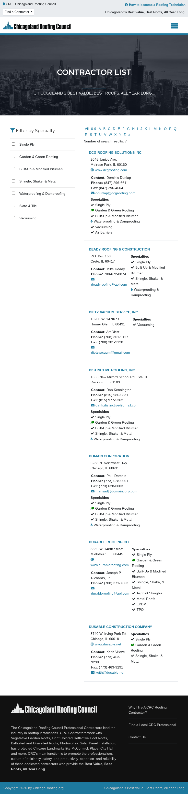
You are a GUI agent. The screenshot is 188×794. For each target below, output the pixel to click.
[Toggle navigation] (174, 25)
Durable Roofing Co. (109, 542)
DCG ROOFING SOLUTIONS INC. (115, 152)
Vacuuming (27, 218)
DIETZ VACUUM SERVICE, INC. (114, 312)
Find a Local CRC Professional (152, 725)
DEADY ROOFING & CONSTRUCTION (119, 249)
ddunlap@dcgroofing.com (114, 193)
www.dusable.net (107, 644)
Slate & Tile (28, 206)
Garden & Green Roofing (38, 157)
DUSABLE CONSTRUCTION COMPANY (120, 627)
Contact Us (137, 737)
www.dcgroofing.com (110, 170)
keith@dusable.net (109, 672)
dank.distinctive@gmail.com (116, 405)
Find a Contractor (17, 12)
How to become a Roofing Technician (157, 5)
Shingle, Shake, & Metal (37, 181)
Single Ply (27, 144)
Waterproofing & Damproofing (42, 193)
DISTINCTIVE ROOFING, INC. (112, 370)
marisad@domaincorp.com (115, 491)
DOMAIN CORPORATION (109, 456)
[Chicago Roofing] (37, 25)
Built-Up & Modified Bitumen (41, 169)
